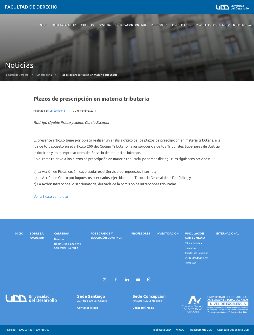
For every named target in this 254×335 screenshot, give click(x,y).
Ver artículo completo (51, 196)
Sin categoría (44, 74)
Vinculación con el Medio (195, 235)
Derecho (59, 239)
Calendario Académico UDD (233, 329)
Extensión (190, 262)
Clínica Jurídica (193, 243)
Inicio (19, 233)
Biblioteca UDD (162, 329)
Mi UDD (180, 329)
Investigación (168, 233)
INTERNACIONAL (227, 233)
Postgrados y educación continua (106, 235)
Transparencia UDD (201, 329)
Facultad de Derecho (31, 6)
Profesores (140, 233)
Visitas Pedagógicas (196, 258)
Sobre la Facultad (37, 235)
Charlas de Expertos (196, 253)
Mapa (94, 307)
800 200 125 (25, 329)
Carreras (61, 233)
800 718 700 (42, 329)
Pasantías (190, 248)
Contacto (83, 307)
